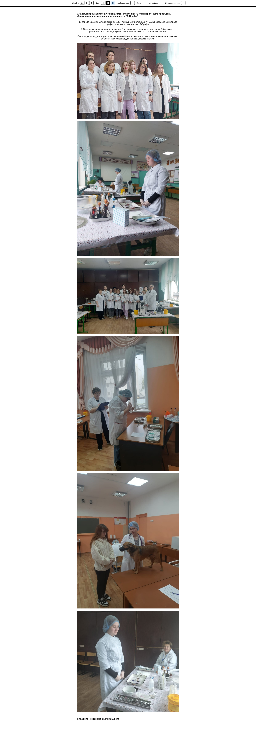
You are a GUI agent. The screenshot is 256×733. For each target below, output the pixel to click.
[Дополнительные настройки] (161, 3)
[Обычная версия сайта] (183, 3)
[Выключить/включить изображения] (132, 3)
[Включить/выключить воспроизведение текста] (144, 3)
